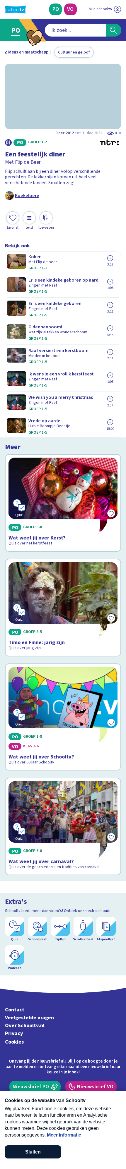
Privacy (14, 1033)
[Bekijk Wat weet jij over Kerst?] (63, 503)
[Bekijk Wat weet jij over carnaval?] (63, 826)
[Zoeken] (113, 30)
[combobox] (75, 30)
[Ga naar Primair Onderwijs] (17, 30)
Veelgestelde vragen (29, 1017)
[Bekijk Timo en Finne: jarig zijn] (63, 607)
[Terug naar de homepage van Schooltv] (15, 9)
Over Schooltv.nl (25, 1025)
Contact (14, 1009)
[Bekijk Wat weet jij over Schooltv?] (63, 717)
